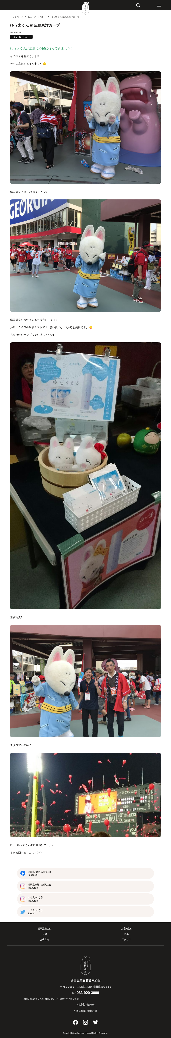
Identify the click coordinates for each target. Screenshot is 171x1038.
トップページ (16, 16)
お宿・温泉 (126, 928)
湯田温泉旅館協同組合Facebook (39, 873)
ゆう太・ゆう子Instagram (35, 899)
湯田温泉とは (45, 928)
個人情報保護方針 (86, 1011)
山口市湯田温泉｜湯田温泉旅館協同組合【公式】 (85, 7)
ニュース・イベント (37, 16)
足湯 (44, 934)
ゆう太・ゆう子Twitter (35, 911)
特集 (126, 934)
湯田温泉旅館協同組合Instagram (39, 886)
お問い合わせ (86, 1004)
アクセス (126, 939)
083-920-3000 (88, 992)
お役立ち (44, 939)
